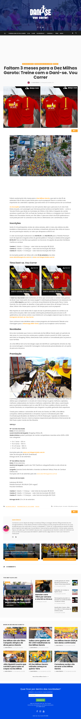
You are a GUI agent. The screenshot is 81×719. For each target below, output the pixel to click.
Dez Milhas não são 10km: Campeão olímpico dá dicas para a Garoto (14, 643)
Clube (33, 33)
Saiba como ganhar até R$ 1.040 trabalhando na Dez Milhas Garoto (39, 643)
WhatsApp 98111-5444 (31, 324)
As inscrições (14, 207)
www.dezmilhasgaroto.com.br (20, 257)
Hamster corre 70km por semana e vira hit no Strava (43, 597)
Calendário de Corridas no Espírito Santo (62, 591)
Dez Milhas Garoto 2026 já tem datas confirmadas (66, 642)
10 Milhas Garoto (58, 506)
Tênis (56, 33)
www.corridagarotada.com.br (43, 257)
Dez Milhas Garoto (28, 63)
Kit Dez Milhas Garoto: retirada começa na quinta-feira (38, 666)
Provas (56, 63)
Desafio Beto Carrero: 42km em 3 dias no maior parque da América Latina (63, 609)
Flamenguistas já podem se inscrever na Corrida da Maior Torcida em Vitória (63, 599)
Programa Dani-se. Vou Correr (43, 63)
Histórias (40, 582)
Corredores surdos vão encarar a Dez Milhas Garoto (65, 666)
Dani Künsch (35, 82)
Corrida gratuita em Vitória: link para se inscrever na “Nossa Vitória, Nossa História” (62, 582)
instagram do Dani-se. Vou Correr (22, 317)
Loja (28, 33)
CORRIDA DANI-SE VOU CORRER (17, 33)
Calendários (40, 33)
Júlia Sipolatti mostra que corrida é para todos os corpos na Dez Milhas (14, 666)
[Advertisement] (40, 50)
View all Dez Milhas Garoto (39, 676)
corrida (65, 506)
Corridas (50, 33)
